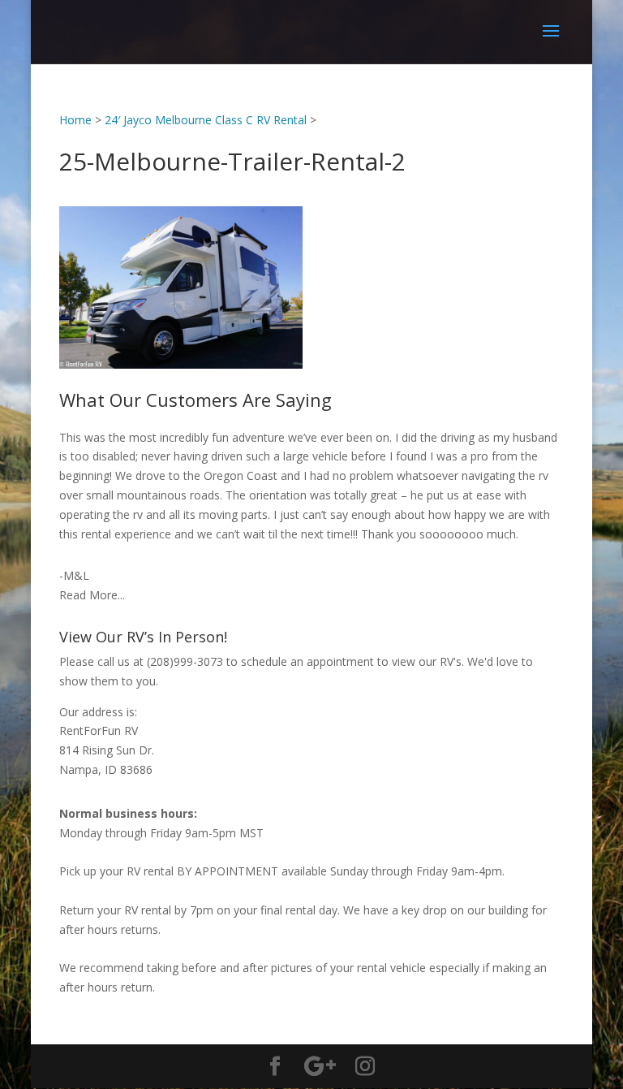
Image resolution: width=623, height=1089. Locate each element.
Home (75, 119)
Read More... (92, 595)
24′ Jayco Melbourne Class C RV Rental (206, 119)
